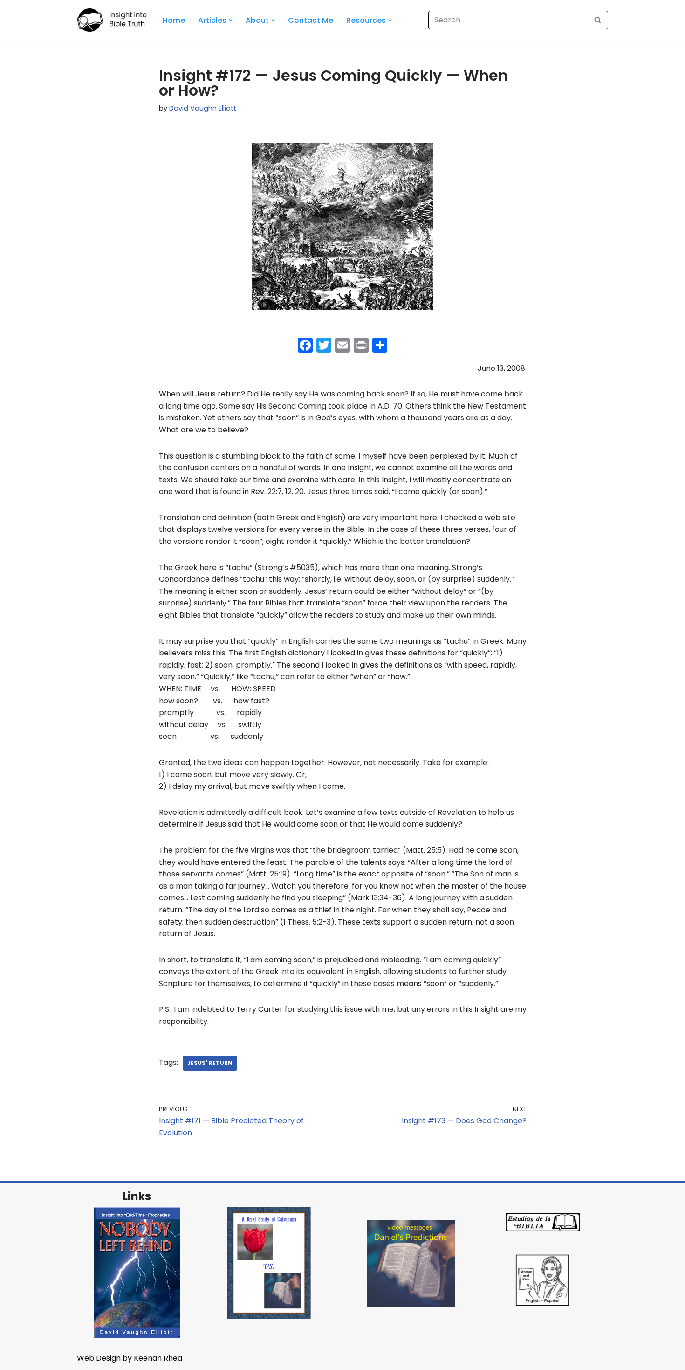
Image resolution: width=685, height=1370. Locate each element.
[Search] (597, 20)
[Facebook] (305, 346)
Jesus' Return (210, 1063)
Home (174, 20)
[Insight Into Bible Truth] (112, 20)
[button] (231, 20)
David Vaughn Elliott (202, 108)
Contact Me (310, 20)
